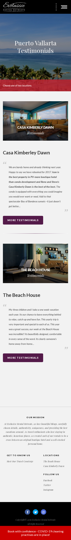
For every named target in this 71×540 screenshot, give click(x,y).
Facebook (47, 480)
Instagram (48, 489)
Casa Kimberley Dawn (26, 152)
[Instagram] (43, 512)
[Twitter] (35, 512)
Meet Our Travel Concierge (20, 461)
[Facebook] (27, 512)
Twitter (47, 485)
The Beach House (21, 295)
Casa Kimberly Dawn (53, 466)
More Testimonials (23, 220)
